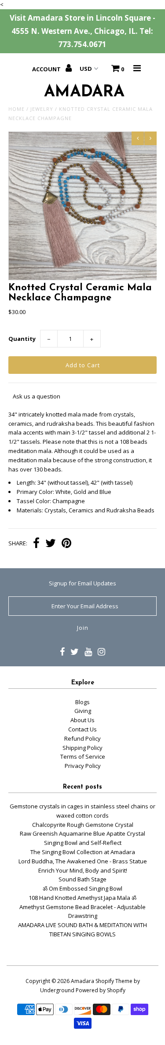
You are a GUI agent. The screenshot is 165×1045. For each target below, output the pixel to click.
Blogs (82, 702)
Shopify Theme (113, 981)
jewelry (41, 109)
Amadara (82, 981)
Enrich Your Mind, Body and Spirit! (82, 870)
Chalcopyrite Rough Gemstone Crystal (82, 825)
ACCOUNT (47, 69)
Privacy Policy (83, 766)
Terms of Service (82, 756)
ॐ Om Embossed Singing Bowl (82, 888)
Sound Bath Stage (82, 879)
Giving (82, 711)
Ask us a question (36, 396)
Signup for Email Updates (82, 583)
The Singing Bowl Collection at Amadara (82, 852)
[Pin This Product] (66, 544)
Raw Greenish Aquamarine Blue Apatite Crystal (82, 833)
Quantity (22, 339)
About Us (82, 720)
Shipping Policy (82, 748)
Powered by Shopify (100, 990)
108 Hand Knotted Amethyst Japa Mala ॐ (82, 898)
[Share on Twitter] (50, 544)
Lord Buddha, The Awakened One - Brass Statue (82, 861)
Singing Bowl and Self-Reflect (82, 843)
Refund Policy (82, 738)
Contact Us (82, 729)
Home (16, 109)
